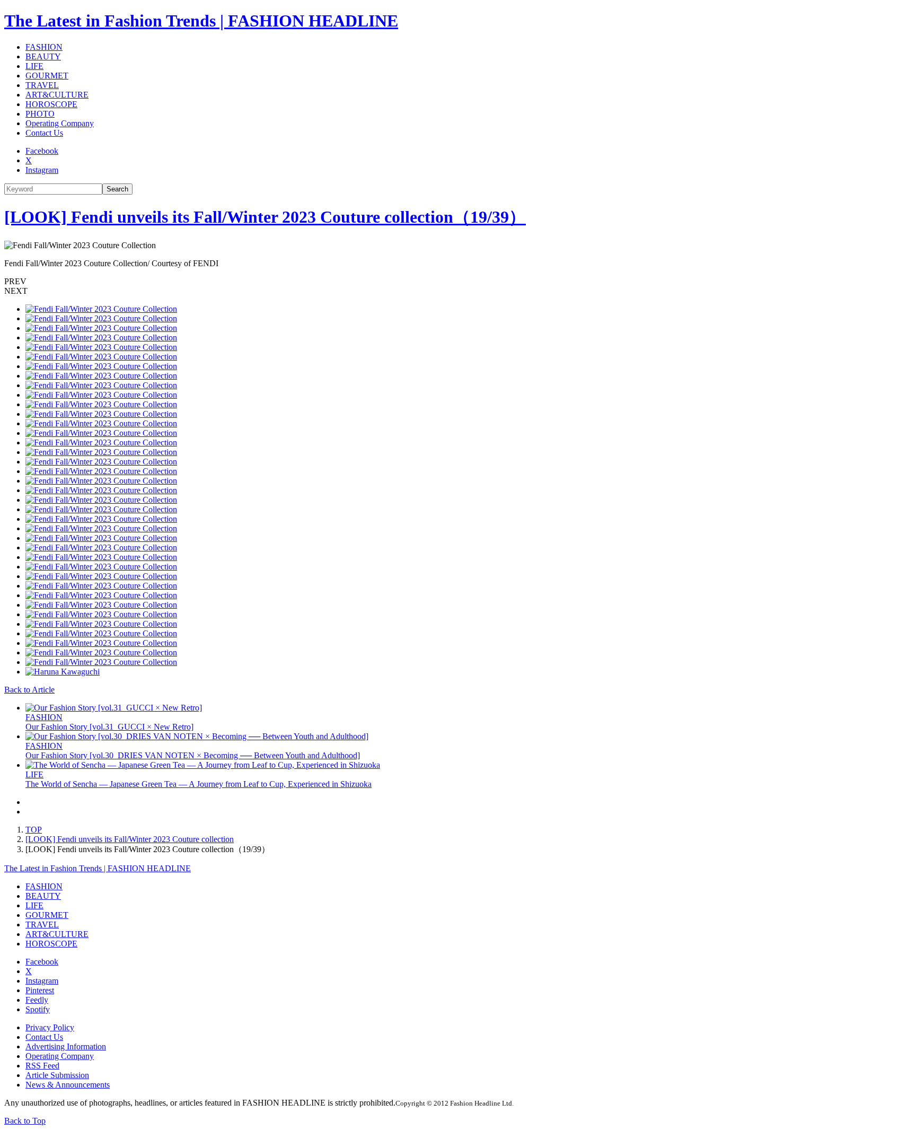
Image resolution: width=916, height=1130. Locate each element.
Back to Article (29, 689)
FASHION (44, 46)
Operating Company (59, 123)
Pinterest (39, 990)
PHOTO (40, 113)
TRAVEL (42, 85)
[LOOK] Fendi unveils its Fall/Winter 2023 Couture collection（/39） (265, 216)
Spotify (37, 1009)
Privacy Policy (49, 1027)
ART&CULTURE (57, 94)
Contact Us (44, 132)
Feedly (36, 999)
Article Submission (57, 1075)
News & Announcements (67, 1084)
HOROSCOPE (51, 104)
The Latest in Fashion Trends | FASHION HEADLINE (201, 20)
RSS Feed (42, 1065)
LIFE (34, 66)
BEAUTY (43, 56)
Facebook (41, 150)
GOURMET (46, 75)
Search (117, 189)
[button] (458, 281)
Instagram (41, 169)
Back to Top (25, 1120)
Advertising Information (65, 1046)
